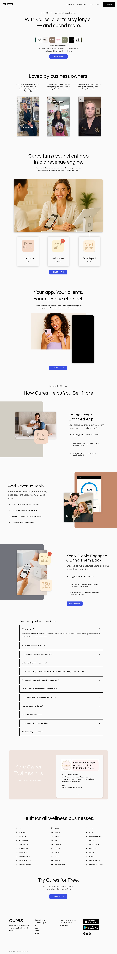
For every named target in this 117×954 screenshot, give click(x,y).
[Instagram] (84, 933)
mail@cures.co (65, 925)
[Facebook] (87, 933)
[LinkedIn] (90, 933)
